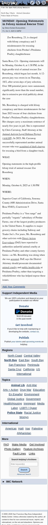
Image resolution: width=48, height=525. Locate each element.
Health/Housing (13, 403)
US (38, 369)
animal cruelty (9, 267)
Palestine (37, 428)
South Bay (37, 360)
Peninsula (33, 364)
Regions (7, 350)
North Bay (10, 360)
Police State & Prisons (9, 16)
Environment (31, 394)
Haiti (21, 428)
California (28, 369)
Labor (14, 408)
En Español (16, 394)
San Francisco (17, 364)
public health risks (31, 267)
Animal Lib (18, 385)
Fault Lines (19, 453)
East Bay (24, 360)
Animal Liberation (23, 13)
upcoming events (33, 342)
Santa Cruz (14, 369)
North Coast (15, 355)
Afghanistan (24, 433)
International (24, 373)
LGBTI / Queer (28, 408)
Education (39, 389)
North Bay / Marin (8, 13)
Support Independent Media (19, 293)
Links (32, 453)
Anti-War (31, 385)
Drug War (25, 389)
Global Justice (15, 398)
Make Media (19, 444)
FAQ (6, 444)
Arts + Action (10, 389)
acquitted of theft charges (32, 146)
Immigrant (29, 403)
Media (40, 403)
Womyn (24, 417)
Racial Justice (32, 412)
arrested (15, 259)
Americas (10, 428)
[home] (23, 3)
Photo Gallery (12, 449)
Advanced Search (24, 474)
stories (17, 342)
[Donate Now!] (24, 311)
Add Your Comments (13, 286)
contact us (34, 332)
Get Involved (36, 444)
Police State (14, 412)
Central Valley (32, 355)
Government (33, 398)
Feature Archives (34, 449)
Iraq (27, 428)
